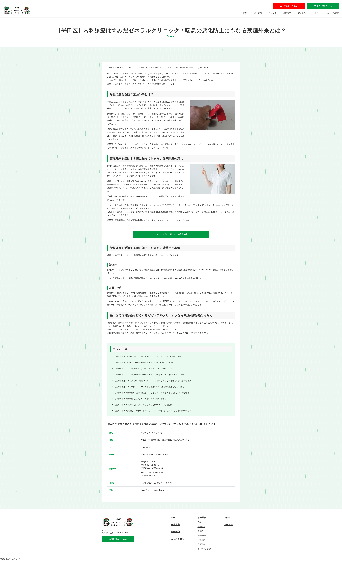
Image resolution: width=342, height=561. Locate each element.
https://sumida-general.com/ (152, 490)
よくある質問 (333, 13)
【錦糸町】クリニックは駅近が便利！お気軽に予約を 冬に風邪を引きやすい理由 (149, 374)
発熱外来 (201, 540)
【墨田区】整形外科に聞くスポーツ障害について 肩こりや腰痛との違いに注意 (148, 356)
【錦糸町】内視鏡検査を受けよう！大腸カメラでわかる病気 (140, 399)
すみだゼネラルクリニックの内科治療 (171, 234)
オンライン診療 (204, 549)
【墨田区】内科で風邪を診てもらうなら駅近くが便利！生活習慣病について (146, 405)
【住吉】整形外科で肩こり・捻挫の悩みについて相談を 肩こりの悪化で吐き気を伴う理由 (152, 381)
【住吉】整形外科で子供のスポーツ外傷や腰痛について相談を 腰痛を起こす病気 (149, 387)
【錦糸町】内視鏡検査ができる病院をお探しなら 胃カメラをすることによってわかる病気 (152, 393)
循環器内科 (202, 535)
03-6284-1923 (146, 447)
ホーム (174, 517)
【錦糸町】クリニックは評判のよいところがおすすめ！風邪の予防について (146, 368)
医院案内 (258, 13)
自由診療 (201, 544)
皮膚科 (200, 531)
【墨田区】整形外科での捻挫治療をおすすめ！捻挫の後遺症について (144, 362)
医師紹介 (272, 13)
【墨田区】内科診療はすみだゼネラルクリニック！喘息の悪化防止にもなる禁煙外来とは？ (153, 411)
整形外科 (201, 527)
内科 (199, 522)
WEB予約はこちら (323, 6)
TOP (245, 13)
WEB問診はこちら (289, 6)
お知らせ (316, 13)
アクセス (302, 13)
